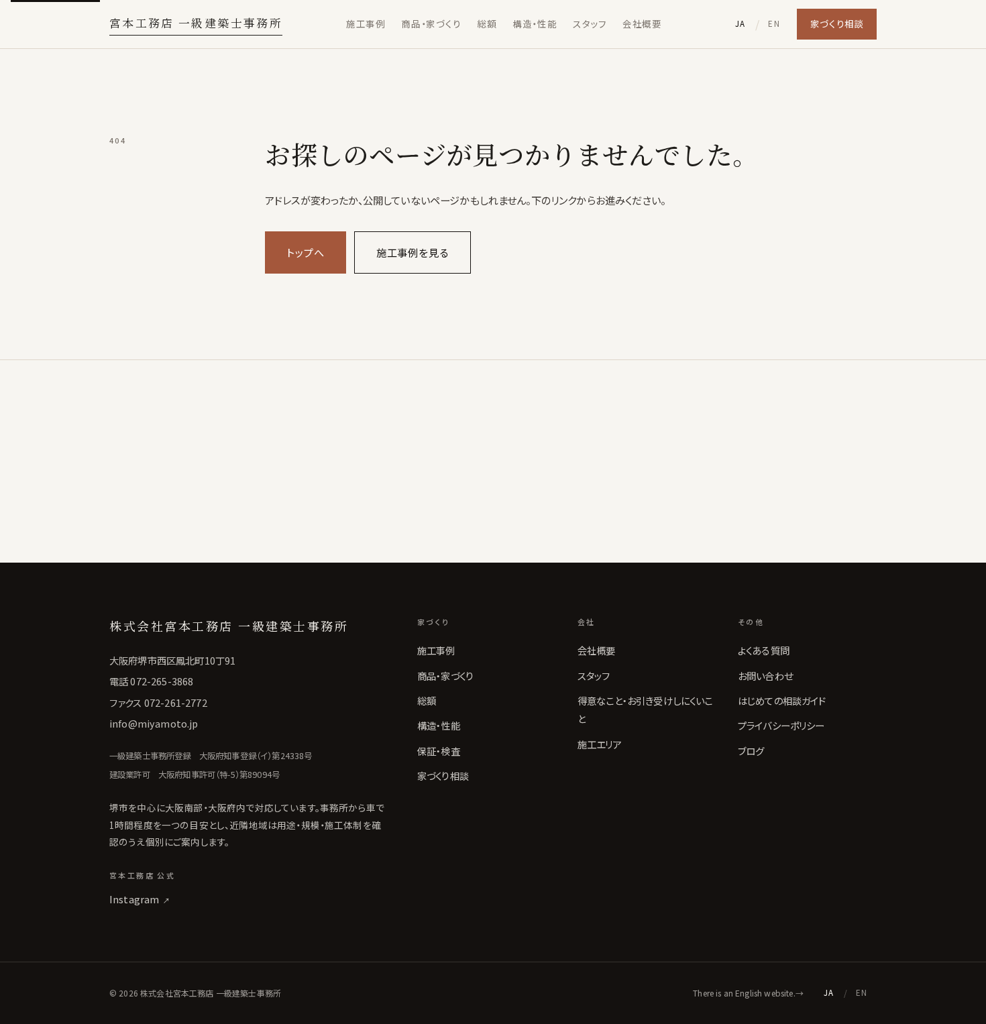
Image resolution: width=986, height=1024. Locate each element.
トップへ (305, 252)
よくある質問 (763, 650)
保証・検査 (438, 751)
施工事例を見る (412, 252)
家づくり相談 (836, 23)
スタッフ (589, 23)
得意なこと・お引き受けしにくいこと (645, 709)
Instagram (139, 899)
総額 (486, 23)
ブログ (751, 751)
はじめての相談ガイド (782, 700)
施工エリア (600, 744)
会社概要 (641, 23)
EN (774, 23)
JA (740, 23)
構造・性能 (534, 23)
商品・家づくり (431, 23)
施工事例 (365, 23)
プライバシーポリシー (781, 725)
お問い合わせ (765, 676)
